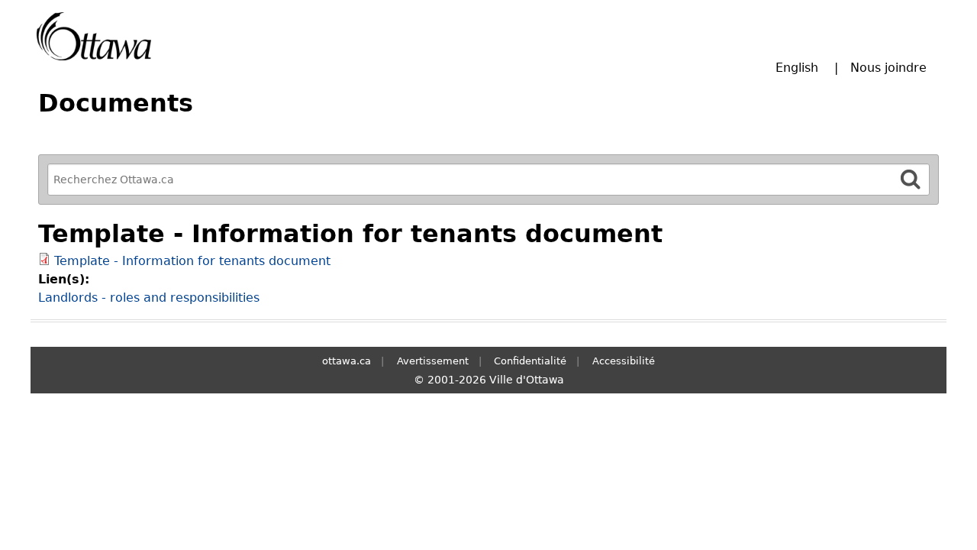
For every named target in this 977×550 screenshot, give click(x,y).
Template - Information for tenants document (192, 261)
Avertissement (433, 361)
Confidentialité (530, 361)
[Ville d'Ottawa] (94, 36)
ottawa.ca (346, 361)
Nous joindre (888, 67)
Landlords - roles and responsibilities (149, 297)
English (796, 67)
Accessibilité (623, 361)
